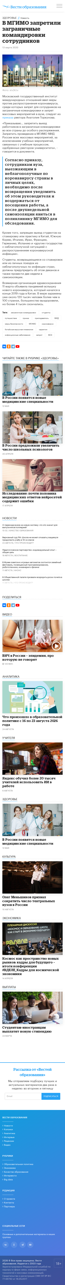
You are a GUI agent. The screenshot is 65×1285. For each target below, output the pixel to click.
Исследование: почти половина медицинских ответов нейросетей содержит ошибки (32, 497)
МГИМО (32, 323)
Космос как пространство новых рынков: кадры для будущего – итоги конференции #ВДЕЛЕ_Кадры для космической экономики (30, 966)
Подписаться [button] (51, 1096)
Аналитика (9, 1133)
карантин (43, 329)
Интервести (10, 1175)
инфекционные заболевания (17, 334)
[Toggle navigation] (59, 6)
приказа (7, 117)
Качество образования (21, 530)
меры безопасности (14, 323)
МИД (56, 317)
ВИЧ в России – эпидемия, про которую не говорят (28, 657)
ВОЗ (50, 334)
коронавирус (48, 323)
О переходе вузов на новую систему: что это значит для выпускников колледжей (29, 526)
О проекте (9, 1198)
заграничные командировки (23, 312)
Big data (8, 1179)
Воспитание (21, 555)
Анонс (17, 570)
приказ (26, 317)
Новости (8, 1125)
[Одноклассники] (9, 346)
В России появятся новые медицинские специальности (27, 399)
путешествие (11, 317)
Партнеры (9, 1206)
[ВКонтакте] (4, 346)
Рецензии (9, 1140)
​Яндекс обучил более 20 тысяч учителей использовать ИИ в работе (29, 782)
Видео (7, 1144)
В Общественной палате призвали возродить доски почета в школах (32, 578)
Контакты (9, 1202)
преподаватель (42, 317)
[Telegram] (13, 346)
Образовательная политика (18, 1164)
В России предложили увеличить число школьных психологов (30, 447)
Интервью (9, 1137)
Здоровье (9, 17)
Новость (25, 17)
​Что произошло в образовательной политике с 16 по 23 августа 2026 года (32, 720)
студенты (46, 312)
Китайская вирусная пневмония (19, 329)
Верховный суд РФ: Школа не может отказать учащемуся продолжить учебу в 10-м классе (30, 538)
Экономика (10, 1167)
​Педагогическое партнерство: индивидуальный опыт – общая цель (29, 551)
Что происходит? (24, 542)
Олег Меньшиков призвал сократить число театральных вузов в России (28, 901)
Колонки (8, 1129)
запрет (39, 334)
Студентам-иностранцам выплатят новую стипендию (27, 1029)
